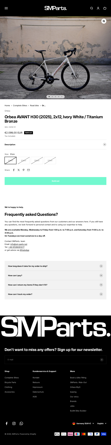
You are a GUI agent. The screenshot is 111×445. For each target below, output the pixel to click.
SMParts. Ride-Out (78, 382)
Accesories (10, 392)
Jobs (72, 406)
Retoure (36, 382)
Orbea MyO (75, 387)
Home (7, 105)
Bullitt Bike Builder (78, 411)
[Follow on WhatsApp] (21, 423)
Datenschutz (38, 392)
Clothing (8, 387)
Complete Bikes (20, 105)
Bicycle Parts (10, 382)
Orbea (7, 111)
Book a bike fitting (78, 377)
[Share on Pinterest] (23, 170)
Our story (74, 396)
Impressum (37, 387)
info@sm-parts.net (18, 244)
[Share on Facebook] (13, 170)
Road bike (34, 105)
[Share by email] (28, 170)
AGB (35, 396)
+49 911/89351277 (16, 247)
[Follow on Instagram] (14, 423)
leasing (73, 392)
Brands (73, 401)
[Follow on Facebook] (7, 423)
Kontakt (36, 377)
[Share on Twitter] (18, 170)
